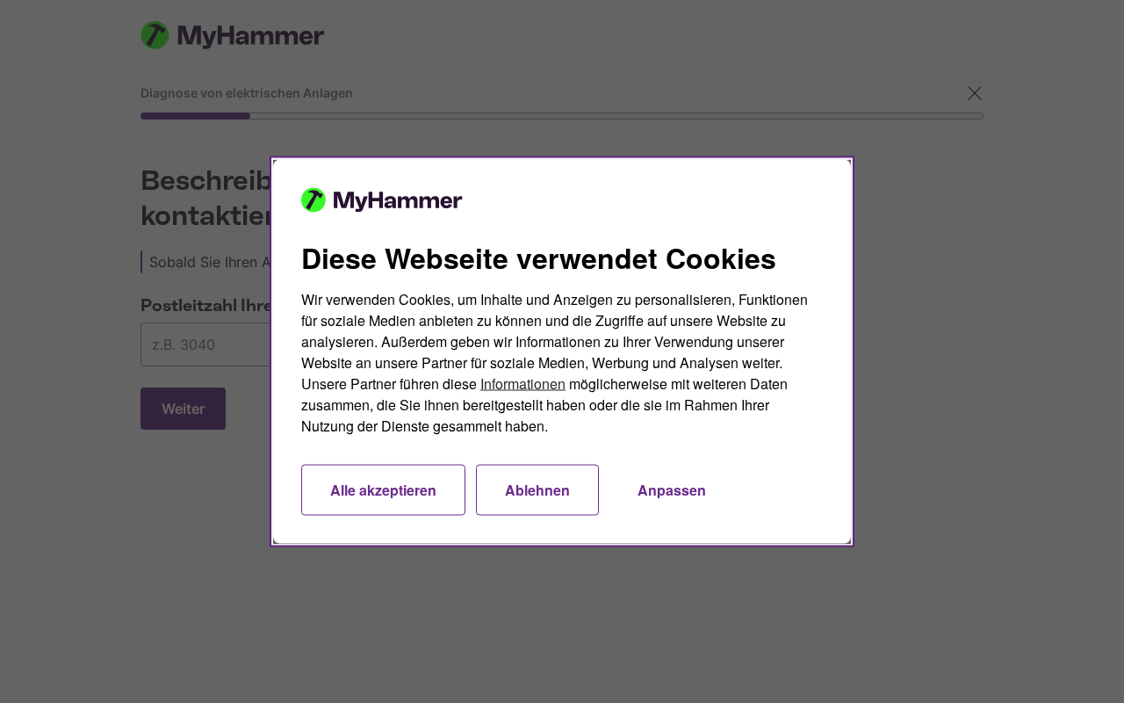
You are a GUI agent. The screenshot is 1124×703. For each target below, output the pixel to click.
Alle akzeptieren (383, 490)
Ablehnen (537, 490)
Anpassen (672, 490)
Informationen (523, 383)
